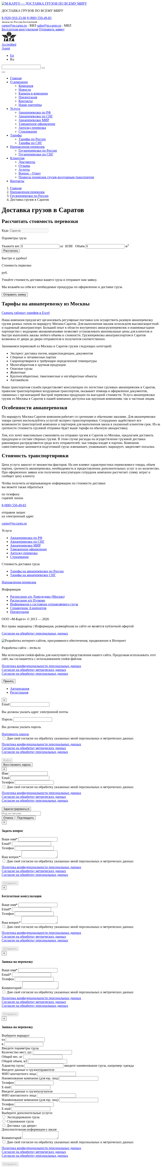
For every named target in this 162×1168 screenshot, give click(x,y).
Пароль (7, 719)
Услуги (15, 108)
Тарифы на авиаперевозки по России (37, 571)
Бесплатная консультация (20, 29)
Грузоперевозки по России (38, 150)
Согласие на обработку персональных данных (35, 633)
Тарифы (16, 135)
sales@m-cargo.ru (49, 25)
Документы (27, 162)
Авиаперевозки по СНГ (36, 116)
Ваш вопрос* (11, 857)
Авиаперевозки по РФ (35, 112)
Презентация (28, 97)
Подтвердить (25, 817)
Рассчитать (10, 250)
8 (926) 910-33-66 (14, 18)
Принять (8, 681)
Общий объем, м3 (14, 1061)
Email (5, 704)
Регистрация (19, 692)
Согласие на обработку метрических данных (34, 670)
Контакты (26, 101)
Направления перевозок (27, 146)
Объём (80, 246)
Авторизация (19, 688)
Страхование (28, 131)
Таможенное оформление (37, 124)
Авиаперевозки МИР (34, 120)
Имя (5, 773)
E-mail (6, 1087)
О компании (19, 82)
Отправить (10, 883)
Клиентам (17, 158)
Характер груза (13, 1065)
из (3, 1039)
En (12, 55)
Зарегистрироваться (16, 809)
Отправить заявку (52, 29)
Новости (25, 89)
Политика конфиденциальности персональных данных (41, 666)
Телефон (8, 782)
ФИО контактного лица (19, 1074)
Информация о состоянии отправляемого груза (44, 604)
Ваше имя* (10, 839)
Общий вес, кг (12, 1056)
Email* (6, 843)
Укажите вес (11, 246)
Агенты (24, 169)
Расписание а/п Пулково (27, 600)
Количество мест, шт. (17, 1052)
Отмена (8, 817)
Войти (7, 760)
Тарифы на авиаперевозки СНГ (33, 575)
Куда (5, 230)
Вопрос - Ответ (30, 173)
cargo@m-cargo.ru (14, 25)
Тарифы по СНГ (30, 143)
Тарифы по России (32, 139)
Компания (26, 86)
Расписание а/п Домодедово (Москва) (37, 596)
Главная (16, 78)
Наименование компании (30, 1078)
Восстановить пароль (17, 764)
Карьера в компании (33, 93)
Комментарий (12, 988)
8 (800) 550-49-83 (39, 18)
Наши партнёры (30, 105)
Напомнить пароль (15, 734)
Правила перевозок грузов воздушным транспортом (56, 177)
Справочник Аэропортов (28, 608)
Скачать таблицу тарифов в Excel (26, 313)
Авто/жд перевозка (32, 127)
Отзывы (24, 166)
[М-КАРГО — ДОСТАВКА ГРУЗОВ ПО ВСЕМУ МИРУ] (44, 3)
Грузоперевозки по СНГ (36, 154)
